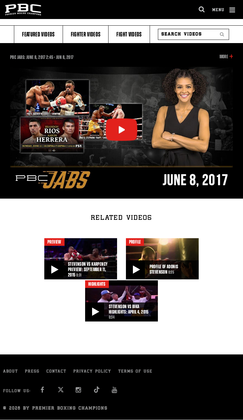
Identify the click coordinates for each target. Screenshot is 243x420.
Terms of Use (135, 371)
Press (32, 371)
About (10, 371)
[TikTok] (97, 392)
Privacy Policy (92, 371)
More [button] (224, 57)
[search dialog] (202, 9)
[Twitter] (60, 392)
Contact (56, 371)
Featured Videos (38, 34)
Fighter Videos (86, 34)
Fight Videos (128, 34)
